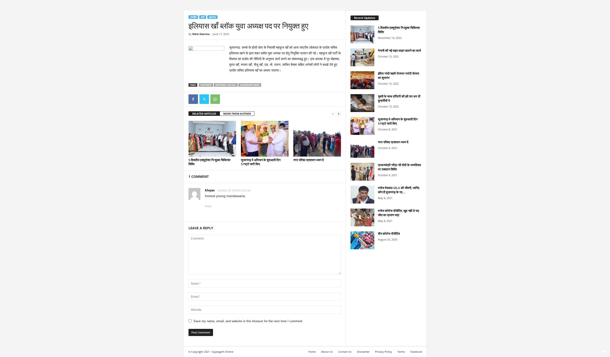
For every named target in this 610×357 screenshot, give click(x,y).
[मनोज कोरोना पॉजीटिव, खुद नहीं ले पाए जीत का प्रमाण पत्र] (362, 217)
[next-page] (338, 113)
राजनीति (193, 17)
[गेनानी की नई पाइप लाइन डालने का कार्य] (362, 57)
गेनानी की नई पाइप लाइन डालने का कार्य (399, 50)
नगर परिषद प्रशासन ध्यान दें (308, 160)
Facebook (416, 351)
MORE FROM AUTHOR (237, 113)
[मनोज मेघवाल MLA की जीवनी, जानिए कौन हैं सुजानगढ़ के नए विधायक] (362, 195)
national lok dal (225, 85)
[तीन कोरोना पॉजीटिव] (362, 240)
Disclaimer (363, 351)
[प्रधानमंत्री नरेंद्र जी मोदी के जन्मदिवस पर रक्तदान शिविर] (362, 172)
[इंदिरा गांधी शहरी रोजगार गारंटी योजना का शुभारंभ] (362, 80)
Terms (401, 351)
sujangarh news (249, 85)
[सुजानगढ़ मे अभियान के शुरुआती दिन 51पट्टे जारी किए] (265, 139)
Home (312, 351)
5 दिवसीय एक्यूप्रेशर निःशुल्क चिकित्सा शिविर (209, 162)
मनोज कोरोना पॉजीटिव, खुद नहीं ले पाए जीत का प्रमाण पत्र (398, 213)
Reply (208, 206)
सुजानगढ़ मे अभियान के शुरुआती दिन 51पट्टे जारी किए (260, 162)
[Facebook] (193, 99)
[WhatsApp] (215, 99)
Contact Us (344, 351)
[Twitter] (204, 99)
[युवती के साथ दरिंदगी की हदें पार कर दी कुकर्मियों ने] (362, 103)
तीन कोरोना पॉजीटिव (389, 233)
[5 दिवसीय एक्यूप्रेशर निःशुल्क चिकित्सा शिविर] (212, 139)
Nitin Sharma (201, 34)
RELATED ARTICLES (204, 113)
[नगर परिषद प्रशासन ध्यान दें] (317, 139)
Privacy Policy (383, 351)
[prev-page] (332, 113)
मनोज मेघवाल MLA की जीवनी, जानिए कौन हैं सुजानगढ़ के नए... (398, 190)
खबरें (202, 17)
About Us (327, 351)
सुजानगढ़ (212, 17)
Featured (205, 85)
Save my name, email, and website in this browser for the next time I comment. (248, 321)
